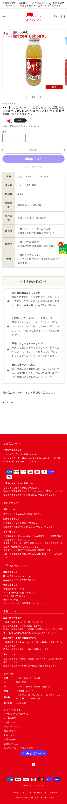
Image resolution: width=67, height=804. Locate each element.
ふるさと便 (21, 703)
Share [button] (9, 402)
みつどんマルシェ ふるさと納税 (18, 748)
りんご (19, 678)
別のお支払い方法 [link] (33, 167)
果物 (6, 678)
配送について (10, 731)
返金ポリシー (18, 793)
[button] (4, 16)
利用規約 (53, 793)
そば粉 (37, 686)
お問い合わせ (10, 739)
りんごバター (38, 695)
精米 (18, 682)
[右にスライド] (40, 97)
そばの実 (46, 686)
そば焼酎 (20, 691)
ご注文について (11, 722)
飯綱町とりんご (11, 744)
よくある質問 (10, 718)
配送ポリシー (22, 797)
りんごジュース (23, 695)
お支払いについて (12, 726)
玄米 (24, 682)
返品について (10, 735)
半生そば (20, 686)
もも (26, 678)
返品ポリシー (18, 626)
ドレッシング (34, 698)
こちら (6, 488)
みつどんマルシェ (37, 785)
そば (6, 686)
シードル (30, 691)
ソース (23, 698)
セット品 (8, 703)
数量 (4, 131)
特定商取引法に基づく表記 (42, 797)
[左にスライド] (26, 97)
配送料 (12, 126)
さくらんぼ (35, 678)
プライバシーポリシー (37, 793)
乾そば (29, 686)
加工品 (7, 697)
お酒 (6, 691)
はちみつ (50, 695)
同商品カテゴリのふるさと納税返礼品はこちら (29, 392)
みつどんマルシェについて (16, 714)
